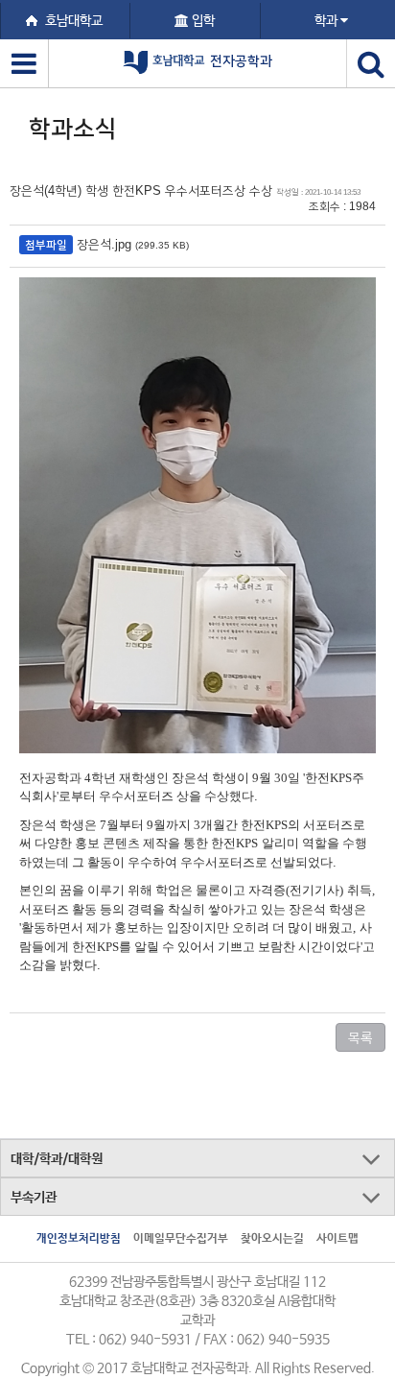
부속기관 (34, 1197)
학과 (327, 21)
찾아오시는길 (272, 1239)
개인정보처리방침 (78, 1239)
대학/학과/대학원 (57, 1159)
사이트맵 (337, 1239)
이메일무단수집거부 (180, 1239)
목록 (360, 1037)
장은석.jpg (104, 244)
